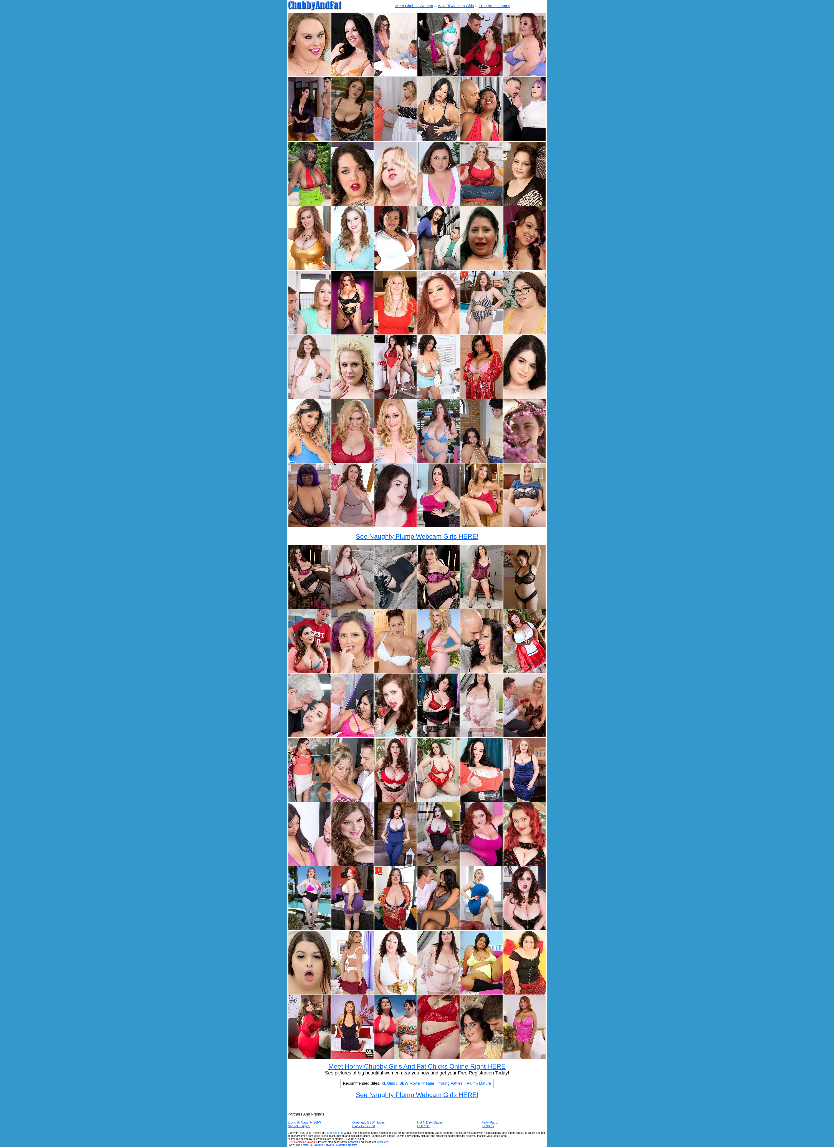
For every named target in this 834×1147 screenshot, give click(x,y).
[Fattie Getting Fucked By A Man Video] (309, 333)
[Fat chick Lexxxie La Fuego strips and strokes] (438, 205)
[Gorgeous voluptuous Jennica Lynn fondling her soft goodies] (395, 800)
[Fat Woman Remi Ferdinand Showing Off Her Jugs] (438, 865)
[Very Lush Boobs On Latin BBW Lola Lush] (481, 526)
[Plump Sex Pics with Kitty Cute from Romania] (524, 736)
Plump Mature (479, 1083)
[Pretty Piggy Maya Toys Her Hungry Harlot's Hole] (309, 526)
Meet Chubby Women (414, 6)
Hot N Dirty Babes (430, 1122)
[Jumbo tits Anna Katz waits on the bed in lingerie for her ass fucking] (352, 607)
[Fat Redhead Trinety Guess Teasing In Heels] (481, 865)
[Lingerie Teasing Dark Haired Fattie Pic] (438, 993)
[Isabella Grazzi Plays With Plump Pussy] (438, 607)
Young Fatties (450, 1083)
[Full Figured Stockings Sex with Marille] (438, 929)
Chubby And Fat (333, 1132)
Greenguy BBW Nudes (368, 1122)
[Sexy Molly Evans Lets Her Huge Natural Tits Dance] (352, 139)
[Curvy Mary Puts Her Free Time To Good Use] (395, 139)
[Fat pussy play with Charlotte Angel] (481, 800)
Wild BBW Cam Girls (456, 6)
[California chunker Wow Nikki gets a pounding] (352, 800)
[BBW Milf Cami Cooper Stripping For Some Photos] (481, 205)
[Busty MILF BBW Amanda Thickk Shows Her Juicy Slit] (352, 75)
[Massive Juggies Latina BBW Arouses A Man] (481, 462)
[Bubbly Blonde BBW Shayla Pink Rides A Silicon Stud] (309, 75)
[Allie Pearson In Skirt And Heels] (438, 526)
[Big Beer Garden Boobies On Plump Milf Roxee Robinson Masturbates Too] (524, 672)
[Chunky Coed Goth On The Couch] (395, 607)
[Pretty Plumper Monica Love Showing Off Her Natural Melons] (352, 526)
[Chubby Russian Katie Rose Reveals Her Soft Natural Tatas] (481, 929)
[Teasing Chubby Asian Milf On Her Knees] (352, 1057)
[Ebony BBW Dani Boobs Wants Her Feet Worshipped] (481, 139)
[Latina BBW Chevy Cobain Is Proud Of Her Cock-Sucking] (352, 205)
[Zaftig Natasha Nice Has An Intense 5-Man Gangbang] (352, 333)
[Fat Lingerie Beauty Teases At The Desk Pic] (309, 607)
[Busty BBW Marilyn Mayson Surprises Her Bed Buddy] (309, 800)
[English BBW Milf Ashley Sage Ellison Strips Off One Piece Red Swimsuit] (438, 672)
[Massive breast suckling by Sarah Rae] (352, 865)
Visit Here (382, 1142)
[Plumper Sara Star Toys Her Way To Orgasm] (352, 672)
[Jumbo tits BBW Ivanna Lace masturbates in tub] (395, 397)
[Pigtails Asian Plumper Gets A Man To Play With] (524, 269)
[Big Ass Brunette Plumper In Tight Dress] (309, 1057)
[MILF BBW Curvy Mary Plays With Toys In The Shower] (352, 397)
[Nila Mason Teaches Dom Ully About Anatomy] (395, 75)
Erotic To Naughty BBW (304, 1122)
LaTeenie (423, 1126)
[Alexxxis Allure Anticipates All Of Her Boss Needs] (524, 139)
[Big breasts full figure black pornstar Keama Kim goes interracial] (481, 397)
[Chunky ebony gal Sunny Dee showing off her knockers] (395, 269)
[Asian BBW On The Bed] (481, 993)
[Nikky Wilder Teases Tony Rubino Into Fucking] (395, 205)
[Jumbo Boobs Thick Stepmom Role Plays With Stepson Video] (309, 672)
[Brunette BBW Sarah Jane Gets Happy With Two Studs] (481, 1057)
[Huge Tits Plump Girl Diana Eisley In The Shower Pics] (524, 397)
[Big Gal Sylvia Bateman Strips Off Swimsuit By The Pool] (481, 333)
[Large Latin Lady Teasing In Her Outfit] (524, 993)
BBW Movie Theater (416, 1083)
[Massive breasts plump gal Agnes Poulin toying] (395, 993)
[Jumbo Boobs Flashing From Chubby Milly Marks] (524, 462)
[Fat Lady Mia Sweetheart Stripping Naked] (438, 800)
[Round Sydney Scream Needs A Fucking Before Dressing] (309, 993)
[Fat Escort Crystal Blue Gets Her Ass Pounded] (352, 736)
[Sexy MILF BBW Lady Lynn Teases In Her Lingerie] (524, 75)
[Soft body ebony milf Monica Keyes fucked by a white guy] (309, 865)
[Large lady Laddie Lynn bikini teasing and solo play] (309, 929)
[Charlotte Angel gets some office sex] (438, 269)
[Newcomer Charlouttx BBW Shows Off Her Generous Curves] (438, 139)
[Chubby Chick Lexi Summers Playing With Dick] (438, 333)
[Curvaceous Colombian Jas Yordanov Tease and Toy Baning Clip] (395, 865)
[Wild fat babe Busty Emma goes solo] (352, 269)
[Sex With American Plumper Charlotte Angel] (481, 672)
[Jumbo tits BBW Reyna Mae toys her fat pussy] (395, 462)
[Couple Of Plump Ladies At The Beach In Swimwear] (395, 1057)
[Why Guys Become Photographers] (438, 75)
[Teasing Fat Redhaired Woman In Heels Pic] (352, 929)
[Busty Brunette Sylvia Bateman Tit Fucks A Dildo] (309, 397)
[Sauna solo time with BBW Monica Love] (395, 672)
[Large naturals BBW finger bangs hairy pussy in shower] (309, 269)
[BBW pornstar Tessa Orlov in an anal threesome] (524, 800)
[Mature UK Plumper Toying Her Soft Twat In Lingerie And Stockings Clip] (481, 607)
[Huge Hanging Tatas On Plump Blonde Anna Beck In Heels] (395, 333)
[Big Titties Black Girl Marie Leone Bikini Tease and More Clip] (309, 205)
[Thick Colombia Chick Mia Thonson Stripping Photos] (524, 1057)
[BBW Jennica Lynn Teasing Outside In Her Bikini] (438, 462)
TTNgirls (488, 1126)
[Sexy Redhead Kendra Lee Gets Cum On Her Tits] (309, 736)
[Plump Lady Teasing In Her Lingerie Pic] (481, 736)
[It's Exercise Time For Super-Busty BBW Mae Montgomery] (352, 462)
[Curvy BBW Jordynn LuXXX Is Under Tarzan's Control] (524, 929)
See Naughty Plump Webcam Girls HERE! (417, 536)
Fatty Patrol (490, 1122)
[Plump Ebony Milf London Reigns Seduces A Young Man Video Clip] (438, 397)
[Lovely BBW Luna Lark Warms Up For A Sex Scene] (524, 333)
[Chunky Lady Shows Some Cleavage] (438, 736)
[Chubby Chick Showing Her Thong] (352, 993)
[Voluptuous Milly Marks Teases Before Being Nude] (524, 607)
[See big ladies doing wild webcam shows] (438, 1057)
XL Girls (388, 1083)
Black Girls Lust (363, 1126)
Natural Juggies (299, 1126)
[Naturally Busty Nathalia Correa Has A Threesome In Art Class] (309, 139)
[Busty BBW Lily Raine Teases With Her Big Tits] (524, 865)
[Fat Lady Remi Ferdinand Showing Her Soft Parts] (395, 929)
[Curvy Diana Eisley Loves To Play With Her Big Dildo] (395, 526)
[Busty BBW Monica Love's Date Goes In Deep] (481, 75)
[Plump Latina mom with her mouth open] (481, 269)
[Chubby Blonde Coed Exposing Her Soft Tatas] (524, 526)
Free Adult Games (494, 6)
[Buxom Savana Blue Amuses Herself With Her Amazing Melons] (395, 736)
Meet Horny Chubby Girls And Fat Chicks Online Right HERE (417, 1066)
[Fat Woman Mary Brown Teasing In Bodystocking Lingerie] (524, 205)
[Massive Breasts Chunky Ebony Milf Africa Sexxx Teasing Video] (309, 462)
